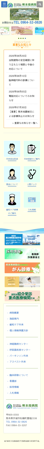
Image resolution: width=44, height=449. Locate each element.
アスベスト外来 (18, 361)
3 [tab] (23, 38)
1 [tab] (18, 38)
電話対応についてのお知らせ (21, 96)
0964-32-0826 (31, 22)
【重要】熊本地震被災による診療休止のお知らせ (21, 112)
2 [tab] (20, 38)
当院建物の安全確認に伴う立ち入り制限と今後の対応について (21, 62)
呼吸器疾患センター (20, 349)
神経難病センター (19, 343)
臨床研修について (19, 375)
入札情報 (14, 392)
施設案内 (14, 318)
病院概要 (14, 312)
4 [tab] (25, 38)
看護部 (13, 381)
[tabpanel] (23, 30)
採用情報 (14, 386)
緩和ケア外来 (16, 324)
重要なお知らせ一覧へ (26, 123)
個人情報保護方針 (19, 330)
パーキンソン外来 (19, 355)
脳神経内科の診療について (21, 80)
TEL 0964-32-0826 (16, 421)
